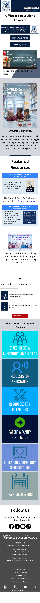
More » (20, 316)
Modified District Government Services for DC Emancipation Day (22, 296)
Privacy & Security (20, 573)
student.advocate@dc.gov (21, 560)
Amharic (33, 201)
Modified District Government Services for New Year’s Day (23, 306)
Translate (34, 10)
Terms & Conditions (20, 582)
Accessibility (20, 570)
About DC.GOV (20, 576)
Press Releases (9, 284)
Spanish (21, 201)
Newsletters (25, 284)
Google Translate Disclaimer (20, 579)
